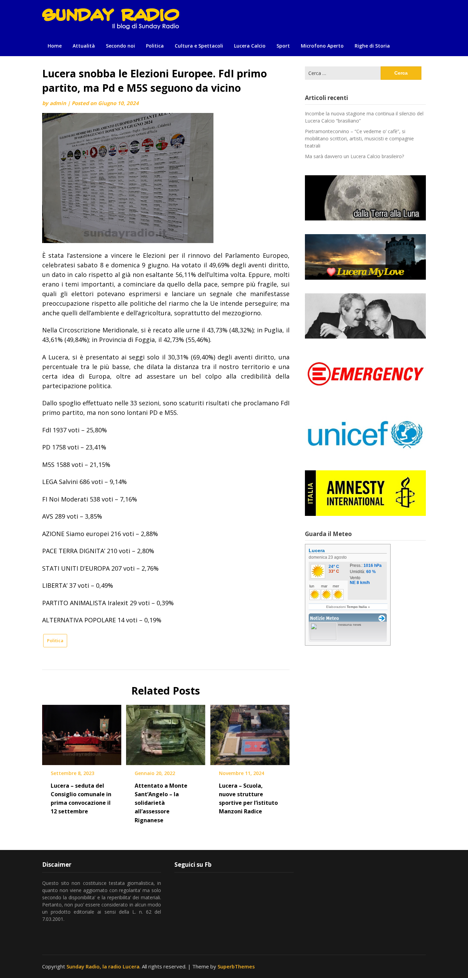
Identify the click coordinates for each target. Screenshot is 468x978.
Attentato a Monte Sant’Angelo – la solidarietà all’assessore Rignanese (161, 803)
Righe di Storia (372, 45)
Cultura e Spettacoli (199, 45)
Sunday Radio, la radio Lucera (102, 966)
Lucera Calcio (250, 45)
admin (58, 103)
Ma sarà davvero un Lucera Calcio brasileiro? (354, 156)
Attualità (84, 45)
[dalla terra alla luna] (365, 197)
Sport (283, 45)
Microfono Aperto (322, 45)
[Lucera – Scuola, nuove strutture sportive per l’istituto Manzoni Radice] (250, 732)
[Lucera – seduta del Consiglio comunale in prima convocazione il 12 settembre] (81, 732)
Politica (155, 45)
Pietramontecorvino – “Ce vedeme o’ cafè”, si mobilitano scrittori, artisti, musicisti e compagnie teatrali (359, 138)
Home (55, 45)
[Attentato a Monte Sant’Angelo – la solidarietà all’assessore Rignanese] (165, 732)
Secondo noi (120, 45)
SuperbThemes (236, 966)
